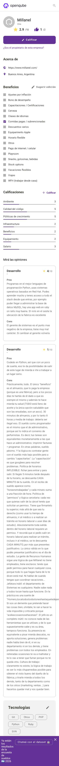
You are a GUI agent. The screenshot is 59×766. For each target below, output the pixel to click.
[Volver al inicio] (14, 5)
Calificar (31, 39)
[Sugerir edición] (48, 707)
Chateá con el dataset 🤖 (34, 742)
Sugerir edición (46, 87)
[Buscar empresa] (54, 5)
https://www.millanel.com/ (22, 67)
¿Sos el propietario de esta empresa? (23, 47)
